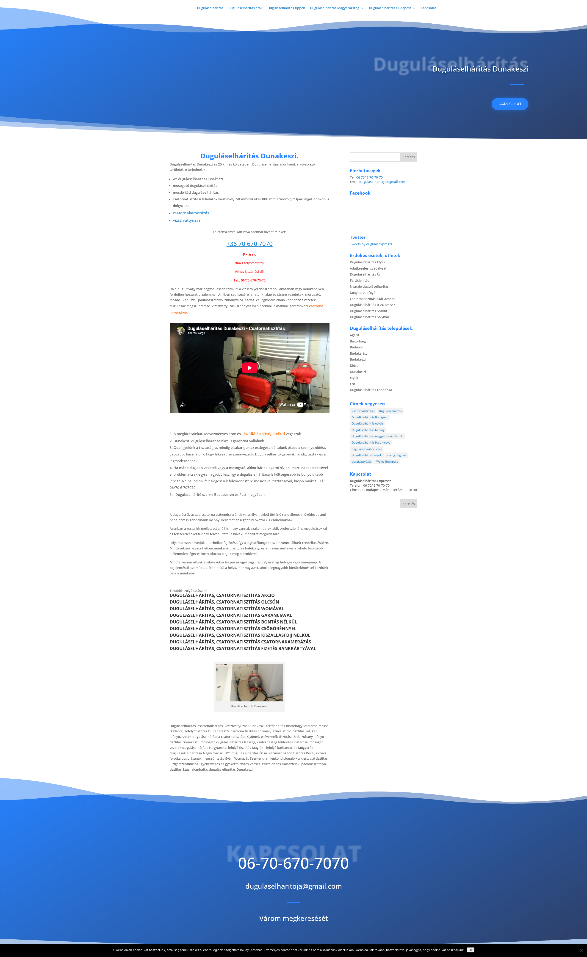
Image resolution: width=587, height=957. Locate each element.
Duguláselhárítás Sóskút (368, 311)
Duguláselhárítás (210, 8)
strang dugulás (396, 455)
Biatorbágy (358, 341)
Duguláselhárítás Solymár (369, 317)
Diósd (354, 365)
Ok (471, 950)
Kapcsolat (428, 8)
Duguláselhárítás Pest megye (371, 442)
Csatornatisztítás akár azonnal (373, 299)
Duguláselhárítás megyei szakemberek (377, 436)
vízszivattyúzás (186, 220)
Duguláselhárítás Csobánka (371, 390)
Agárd (354, 335)
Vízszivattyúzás (362, 461)
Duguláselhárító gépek (367, 455)
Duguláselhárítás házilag (368, 430)
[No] (581, 950)
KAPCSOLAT (509, 104)
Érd (352, 384)
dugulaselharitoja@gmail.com (382, 181)
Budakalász (359, 353)
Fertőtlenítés (359, 280)
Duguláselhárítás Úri (366, 274)
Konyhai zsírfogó (362, 292)
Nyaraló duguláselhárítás (369, 286)
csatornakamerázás (191, 212)
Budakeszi (358, 359)
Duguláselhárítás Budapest (390, 8)
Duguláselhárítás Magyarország (334, 8)
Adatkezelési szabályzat (368, 268)
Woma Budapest (387, 461)
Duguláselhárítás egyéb (367, 423)
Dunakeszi (358, 372)
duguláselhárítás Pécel (367, 449)
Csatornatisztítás (363, 411)
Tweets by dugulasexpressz (371, 244)
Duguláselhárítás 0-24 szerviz (372, 305)
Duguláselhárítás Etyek (367, 262)
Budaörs (356, 347)
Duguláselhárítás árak (245, 8)
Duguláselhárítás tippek (286, 8)
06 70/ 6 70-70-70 (369, 177)
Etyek (354, 377)
